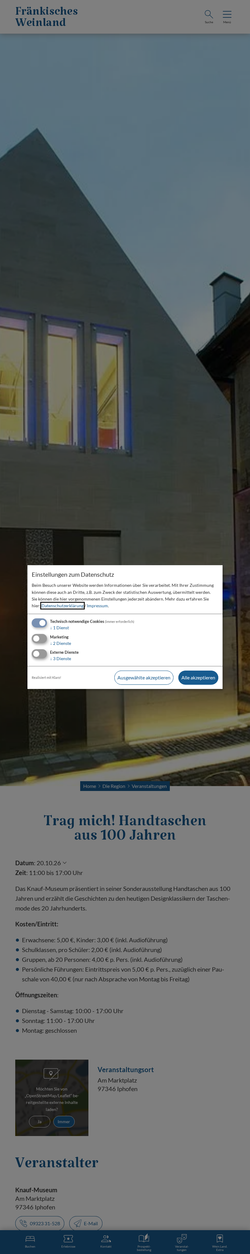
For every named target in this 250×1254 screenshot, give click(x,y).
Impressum (97, 606)
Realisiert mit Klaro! (46, 678)
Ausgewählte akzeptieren (143, 678)
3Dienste (60, 658)
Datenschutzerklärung (62, 606)
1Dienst (59, 627)
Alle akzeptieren (198, 678)
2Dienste (60, 643)
